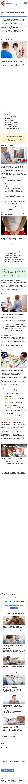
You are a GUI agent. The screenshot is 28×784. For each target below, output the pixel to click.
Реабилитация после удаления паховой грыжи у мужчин (12, 726)
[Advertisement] (14, 83)
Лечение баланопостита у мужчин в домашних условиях (13, 667)
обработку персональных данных (9, 762)
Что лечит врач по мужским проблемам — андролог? (11, 686)
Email (2, 743)
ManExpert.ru (9, 3)
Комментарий (4, 747)
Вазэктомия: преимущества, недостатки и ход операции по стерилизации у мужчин (12, 706)
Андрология (9, 10)
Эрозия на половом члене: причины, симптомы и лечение (12, 626)
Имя (2, 738)
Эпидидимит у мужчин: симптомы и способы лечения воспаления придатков (13, 647)
